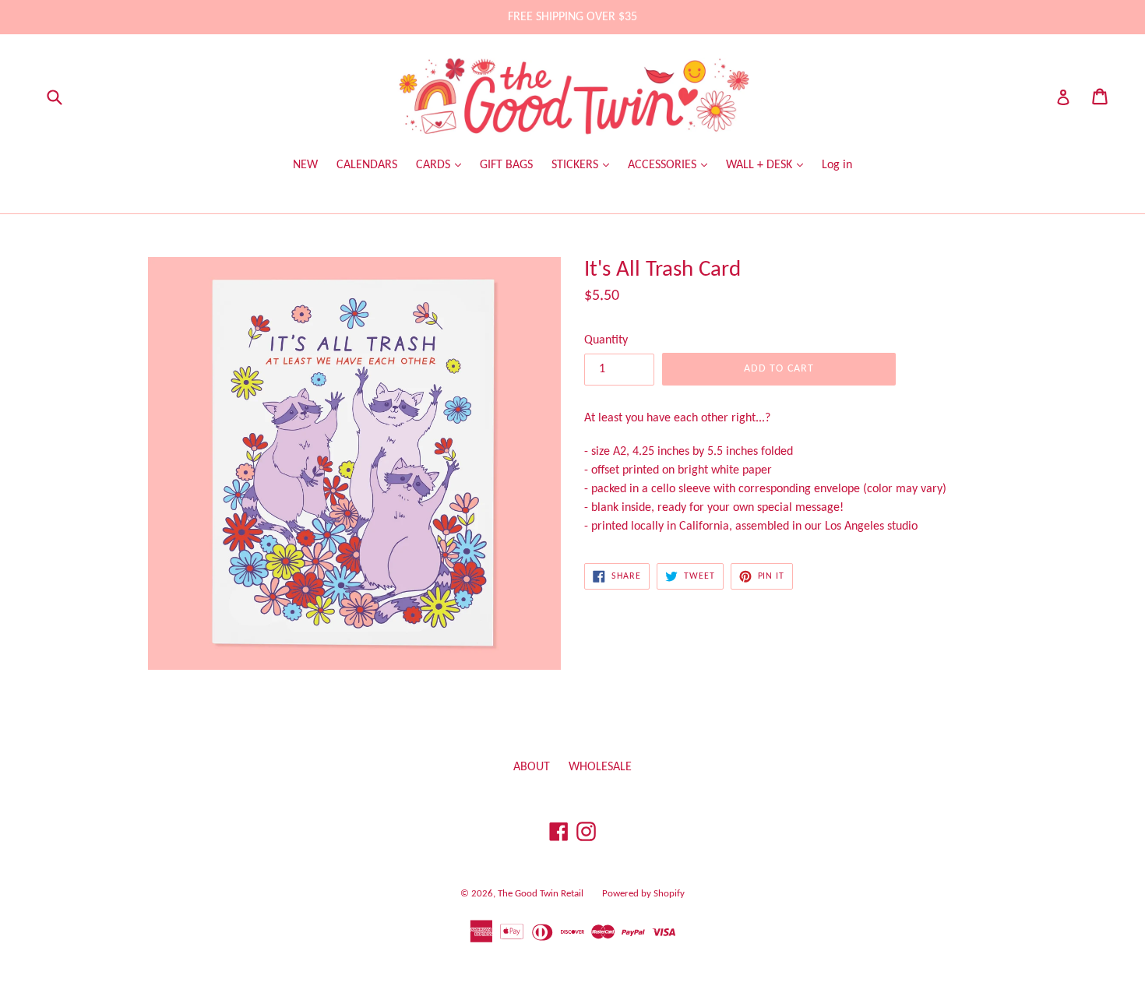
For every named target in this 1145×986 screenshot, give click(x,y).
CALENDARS (366, 165)
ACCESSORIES (663, 165)
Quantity (606, 340)
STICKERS (576, 165)
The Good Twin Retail (540, 894)
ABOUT (531, 767)
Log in (837, 165)
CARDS (434, 165)
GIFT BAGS (506, 165)
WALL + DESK (760, 165)
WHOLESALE (600, 767)
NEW (305, 165)
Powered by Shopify (643, 894)
